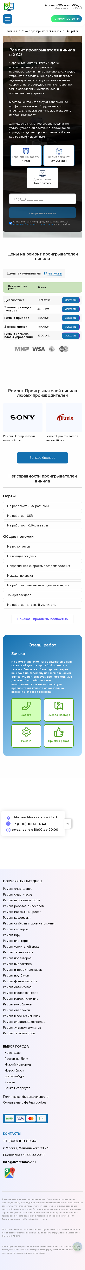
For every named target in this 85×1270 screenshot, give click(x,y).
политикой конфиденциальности (33, 224)
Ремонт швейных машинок (21, 1016)
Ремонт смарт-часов (17, 894)
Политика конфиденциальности (25, 1097)
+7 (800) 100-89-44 (66, 18)
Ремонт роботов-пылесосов (23, 906)
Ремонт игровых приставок (22, 970)
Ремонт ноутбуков (16, 975)
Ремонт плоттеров (16, 941)
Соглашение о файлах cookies (24, 1102)
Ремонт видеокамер (17, 964)
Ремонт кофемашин (17, 918)
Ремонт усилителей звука (21, 946)
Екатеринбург (14, 1076)
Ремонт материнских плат (21, 998)
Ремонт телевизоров (18, 952)
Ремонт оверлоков (16, 1010)
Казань (10, 1082)
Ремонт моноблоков (17, 1004)
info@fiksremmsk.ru (19, 1162)
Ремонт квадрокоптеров (20, 993)
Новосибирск (14, 1070)
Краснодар (13, 1053)
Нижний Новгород (18, 1064)
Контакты (12, 1134)
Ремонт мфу (11, 935)
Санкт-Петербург (17, 1088)
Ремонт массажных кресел (22, 912)
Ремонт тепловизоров (19, 1033)
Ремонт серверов (15, 929)
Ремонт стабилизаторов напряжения (29, 923)
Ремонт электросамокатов (22, 1027)
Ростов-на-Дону (16, 1059)
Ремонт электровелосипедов (24, 1022)
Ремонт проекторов (17, 958)
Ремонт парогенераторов (21, 900)
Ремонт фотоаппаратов (20, 981)
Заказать (70, 300)
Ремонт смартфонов (17, 889)
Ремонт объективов (17, 987)
